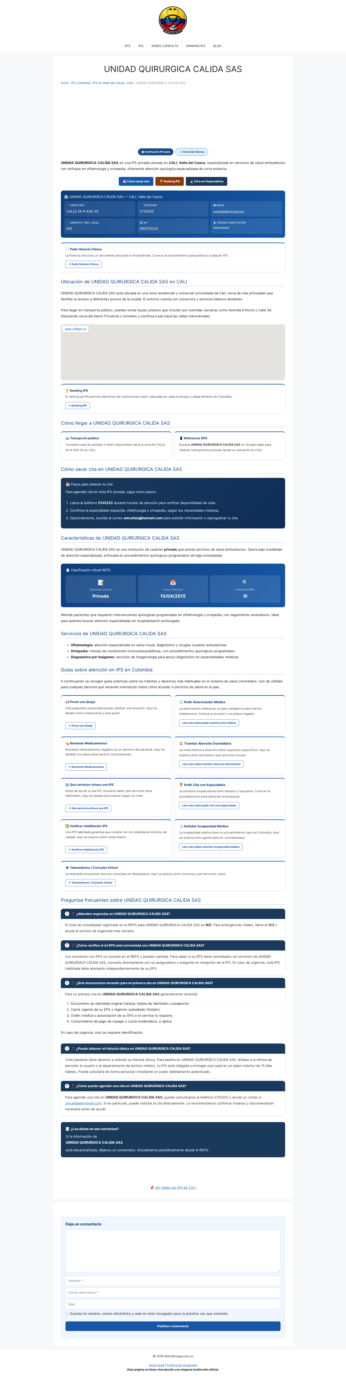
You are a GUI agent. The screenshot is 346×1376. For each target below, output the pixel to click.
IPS (141, 46)
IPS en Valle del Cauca (108, 83)
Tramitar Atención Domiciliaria (207, 743)
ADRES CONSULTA (164, 46)
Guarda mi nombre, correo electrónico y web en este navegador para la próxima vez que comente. (149, 1314)
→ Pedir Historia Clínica (83, 264)
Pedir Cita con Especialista (204, 785)
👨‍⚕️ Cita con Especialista (206, 181)
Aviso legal (156, 1365)
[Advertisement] (173, 117)
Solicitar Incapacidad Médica (206, 826)
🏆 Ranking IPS (169, 181)
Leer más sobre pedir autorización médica (209, 722)
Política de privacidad (182, 1365)
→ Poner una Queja (80, 725)
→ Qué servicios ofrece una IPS (88, 808)
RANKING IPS (195, 46)
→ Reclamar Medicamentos (86, 766)
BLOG (217, 46)
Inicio (64, 83)
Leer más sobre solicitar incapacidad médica (211, 846)
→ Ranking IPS (77, 405)
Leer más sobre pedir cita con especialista (209, 805)
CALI (130, 83)
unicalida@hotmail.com (228, 211)
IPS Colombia (80, 83)
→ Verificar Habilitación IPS (86, 849)
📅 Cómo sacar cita (136, 181)
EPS (128, 46)
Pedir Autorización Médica (204, 702)
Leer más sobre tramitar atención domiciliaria (211, 764)
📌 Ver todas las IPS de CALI (173, 1188)
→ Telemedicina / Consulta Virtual (90, 882)
